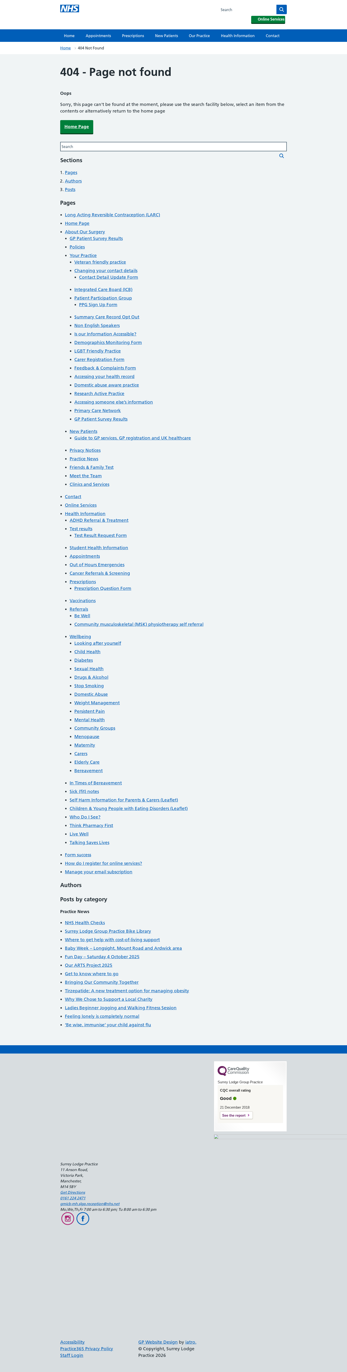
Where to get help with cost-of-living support (112, 939)
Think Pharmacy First (91, 825)
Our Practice (199, 35)
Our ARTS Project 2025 (88, 965)
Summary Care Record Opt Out (106, 317)
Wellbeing (80, 636)
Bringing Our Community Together (102, 982)
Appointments (98, 35)
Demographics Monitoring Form (108, 342)
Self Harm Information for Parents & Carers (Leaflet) (124, 800)
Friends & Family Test (92, 467)
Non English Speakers (97, 325)
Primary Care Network (97, 410)
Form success (78, 855)
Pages (71, 172)
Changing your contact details (105, 270)
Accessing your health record (104, 376)
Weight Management (97, 703)
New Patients (166, 35)
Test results (81, 528)
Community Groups (94, 728)
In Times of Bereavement (96, 783)
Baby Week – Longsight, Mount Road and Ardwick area (123, 948)
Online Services (81, 505)
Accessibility (72, 1342)
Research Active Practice (99, 393)
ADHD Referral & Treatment (99, 520)
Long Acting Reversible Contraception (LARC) (112, 215)
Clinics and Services (89, 484)
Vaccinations (83, 600)
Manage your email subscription (98, 872)
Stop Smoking (89, 685)
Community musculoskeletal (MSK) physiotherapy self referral (138, 624)
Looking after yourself (97, 643)
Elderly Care (87, 762)
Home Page (76, 126)
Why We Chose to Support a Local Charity (108, 999)
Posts (70, 189)
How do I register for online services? (103, 863)
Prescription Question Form (102, 588)
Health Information (238, 35)
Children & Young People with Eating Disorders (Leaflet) (129, 808)
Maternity (84, 745)
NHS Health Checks (85, 922)
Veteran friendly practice (100, 262)
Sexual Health (89, 668)
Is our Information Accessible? (105, 334)
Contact (272, 35)
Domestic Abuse (91, 694)
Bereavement (88, 770)
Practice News (84, 459)
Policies (77, 247)
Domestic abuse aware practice (106, 385)
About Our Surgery (85, 232)
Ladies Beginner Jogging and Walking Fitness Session (121, 1007)
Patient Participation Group (103, 298)
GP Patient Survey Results (96, 238)
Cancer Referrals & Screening (100, 573)
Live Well (79, 834)
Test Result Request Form (100, 535)
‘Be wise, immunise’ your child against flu (108, 1025)
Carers (80, 753)
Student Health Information (99, 547)
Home (69, 35)
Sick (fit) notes (84, 791)
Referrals (79, 609)
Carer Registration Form (99, 359)
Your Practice (83, 255)
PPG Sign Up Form (98, 304)
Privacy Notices (85, 450)
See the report (233, 1115)
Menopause (86, 736)
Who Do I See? (85, 817)
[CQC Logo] (233, 1075)
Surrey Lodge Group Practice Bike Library (108, 931)
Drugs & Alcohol (91, 677)
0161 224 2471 (72, 1198)
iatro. (190, 1342)
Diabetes (83, 660)
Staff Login (71, 1355)
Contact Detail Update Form (108, 277)
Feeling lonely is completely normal (102, 1016)
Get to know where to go (91, 973)
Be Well (82, 615)
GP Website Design (158, 1342)
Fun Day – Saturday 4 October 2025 (102, 956)
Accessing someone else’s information (113, 402)
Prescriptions (133, 35)
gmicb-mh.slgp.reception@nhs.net (89, 1203)
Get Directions (72, 1192)
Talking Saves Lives (89, 842)
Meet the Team (86, 476)
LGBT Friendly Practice (97, 351)
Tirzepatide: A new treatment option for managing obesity (127, 990)
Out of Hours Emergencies (97, 564)
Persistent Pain (89, 711)
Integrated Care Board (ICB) (103, 289)
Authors (73, 181)
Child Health (87, 651)
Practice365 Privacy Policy (86, 1348)
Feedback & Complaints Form (105, 368)
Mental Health (89, 720)
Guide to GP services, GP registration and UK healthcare (132, 438)
